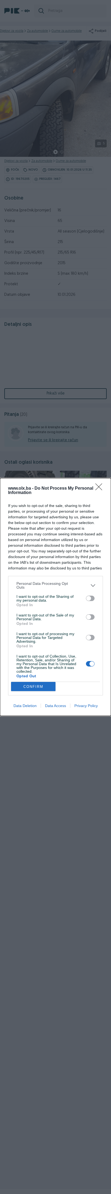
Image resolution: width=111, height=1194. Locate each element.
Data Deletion (25, 706)
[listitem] (55, 585)
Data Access (55, 706)
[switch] (90, 598)
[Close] (100, 488)
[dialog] (55, 597)
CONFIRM (33, 687)
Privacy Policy (86, 706)
